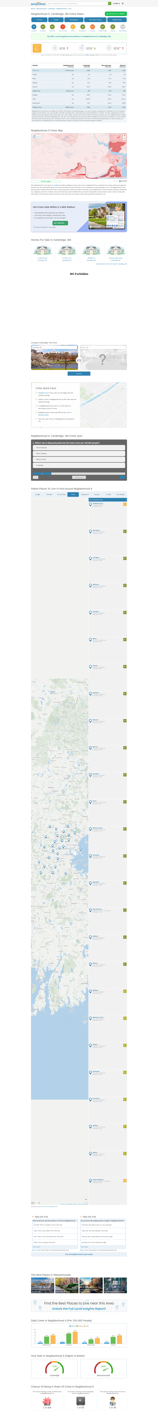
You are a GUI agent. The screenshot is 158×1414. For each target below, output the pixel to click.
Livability (115, 3)
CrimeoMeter (56, 185)
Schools (108, 494)
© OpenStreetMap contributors (109, 178)
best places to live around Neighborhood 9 (47, 1206)
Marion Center (41, 459)
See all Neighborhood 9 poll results (79, 1254)
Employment (85, 494)
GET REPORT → (60, 223)
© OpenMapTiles (119, 178)
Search (33, 8)
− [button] (124, 138)
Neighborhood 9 (62, 8)
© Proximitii (100, 178)
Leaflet (125, 178)
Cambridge (51, 8)
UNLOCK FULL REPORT (117, 14)
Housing (96, 494)
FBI (87, 55)
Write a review (36, 1250)
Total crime (36, 70)
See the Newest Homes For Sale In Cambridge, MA (111, 264)
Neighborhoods (117, 19)
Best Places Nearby (95, 19)
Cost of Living (61, 494)
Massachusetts (41, 8)
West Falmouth (41, 448)
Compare (79, 373)
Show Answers (79, 477)
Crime (73, 494)
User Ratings (120, 494)
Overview (39, 19)
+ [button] (124, 136)
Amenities (49, 494)
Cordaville (39, 465)
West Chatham (41, 453)
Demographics (74, 19)
